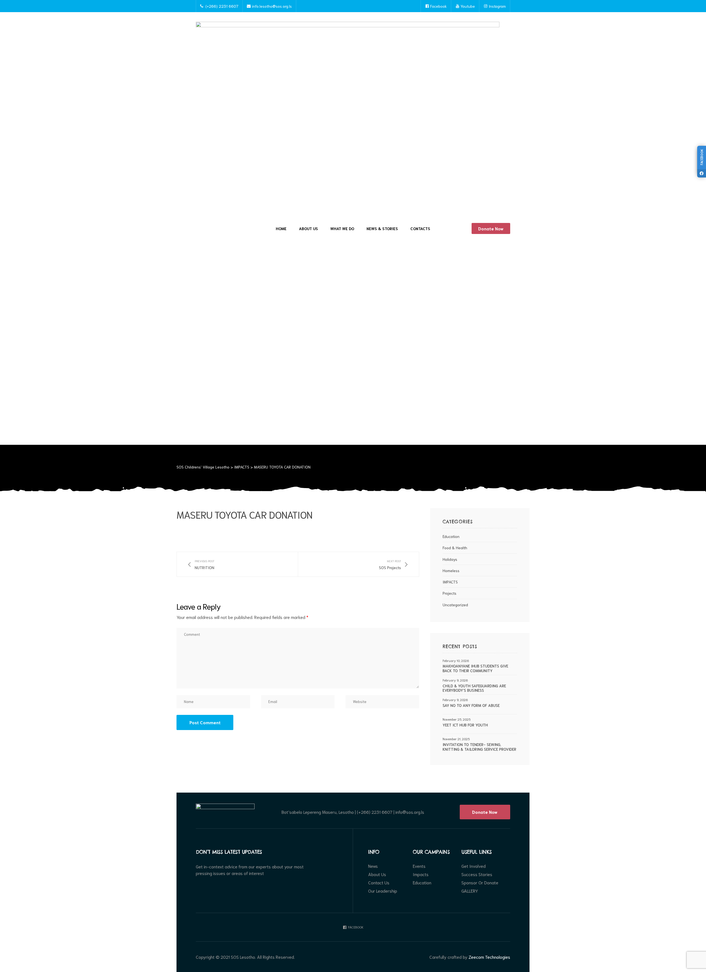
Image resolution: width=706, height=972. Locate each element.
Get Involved (473, 866)
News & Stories (382, 228)
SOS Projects (393, 564)
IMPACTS (450, 581)
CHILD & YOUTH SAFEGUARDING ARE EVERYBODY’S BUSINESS (474, 688)
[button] (491, 228)
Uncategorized (455, 604)
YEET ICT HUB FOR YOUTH (465, 725)
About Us (308, 228)
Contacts (420, 228)
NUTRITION (201, 564)
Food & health (455, 547)
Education (451, 536)
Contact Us (378, 882)
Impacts (421, 874)
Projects (449, 593)
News (373, 866)
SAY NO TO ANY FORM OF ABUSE (471, 705)
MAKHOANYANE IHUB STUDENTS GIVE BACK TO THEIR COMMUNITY (475, 668)
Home (281, 228)
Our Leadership (382, 890)
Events (419, 866)
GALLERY (469, 890)
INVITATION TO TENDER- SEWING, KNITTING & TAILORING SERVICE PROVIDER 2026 (479, 747)
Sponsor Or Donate (479, 882)
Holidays (450, 559)
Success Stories (476, 874)
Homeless (451, 570)
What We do (342, 228)
